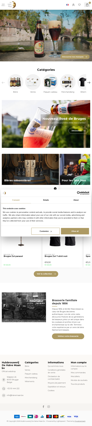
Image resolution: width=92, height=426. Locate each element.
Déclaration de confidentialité (54, 377)
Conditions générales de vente (56, 371)
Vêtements (29, 381)
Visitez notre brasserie (68, 336)
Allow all (75, 231)
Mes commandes (78, 373)
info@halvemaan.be (15, 395)
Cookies (51, 390)
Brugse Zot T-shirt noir (56, 256)
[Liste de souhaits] (79, 4)
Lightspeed (60, 421)
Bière (27, 366)
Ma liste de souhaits (79, 380)
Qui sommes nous (55, 366)
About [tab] (76, 200)
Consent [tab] (16, 200)
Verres (27, 370)
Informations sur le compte (78, 367)
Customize (44, 231)
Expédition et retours (56, 387)
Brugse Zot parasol (13, 256)
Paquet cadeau (31, 374)
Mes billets (75, 376)
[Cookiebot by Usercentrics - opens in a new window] (78, 193)
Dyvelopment (80, 421)
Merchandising (31, 378)
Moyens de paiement (57, 383)
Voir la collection (44, 274)
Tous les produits (78, 384)
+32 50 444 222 (13, 388)
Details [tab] (46, 200)
